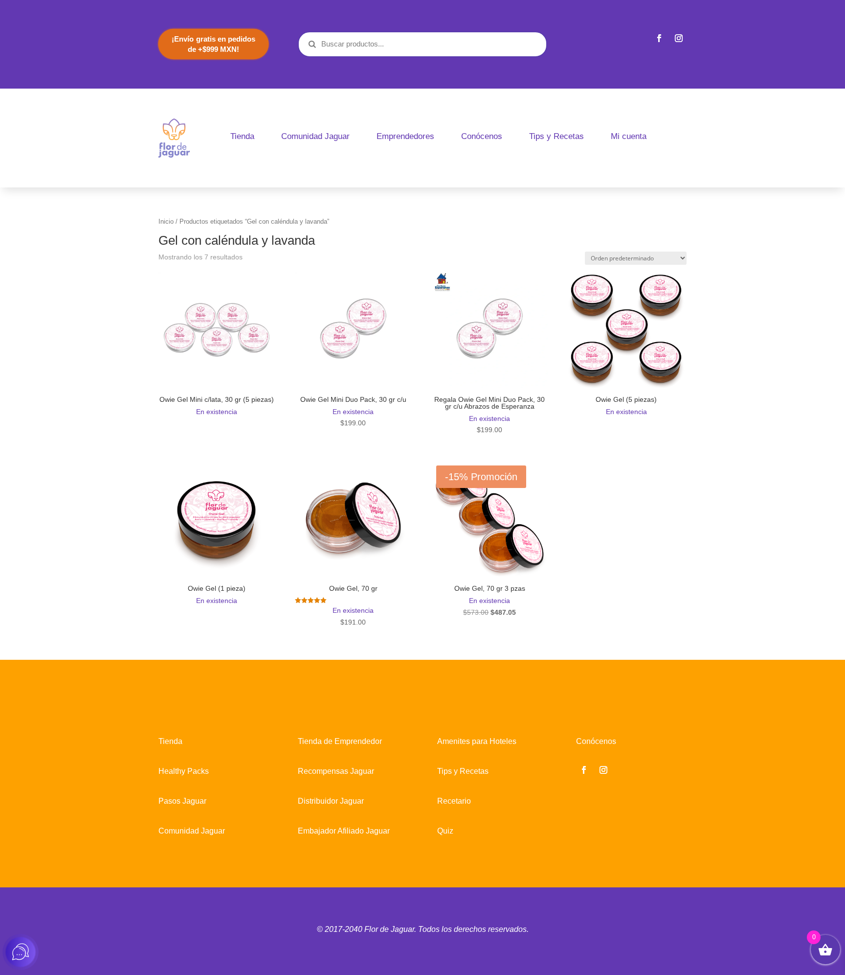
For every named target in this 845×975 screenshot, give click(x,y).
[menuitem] (242, 136)
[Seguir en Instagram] (679, 38)
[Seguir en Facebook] (659, 38)
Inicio (166, 221)
